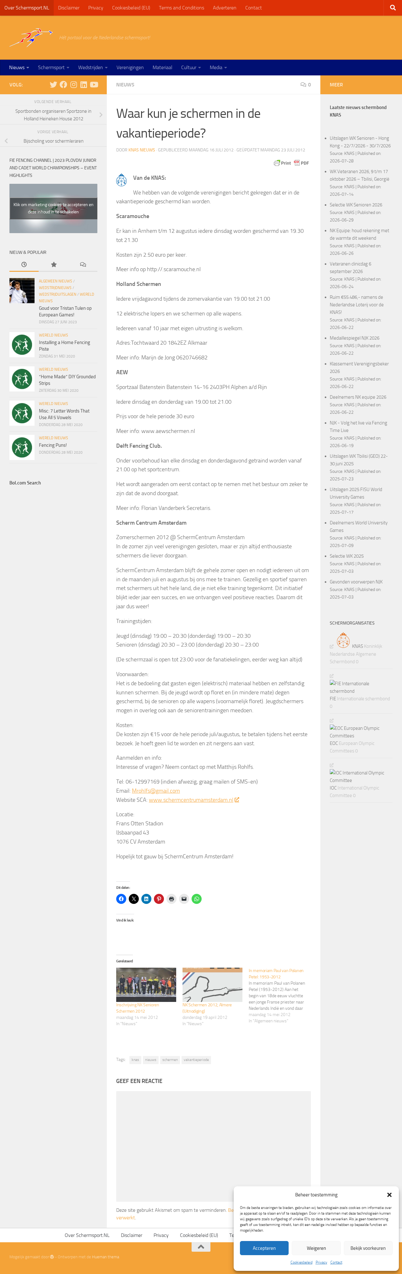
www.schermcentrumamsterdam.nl (191, 799)
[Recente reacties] (82, 265)
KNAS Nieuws (141, 150)
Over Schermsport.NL (26, 8)
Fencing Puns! (53, 445)
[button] (389, 1195)
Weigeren (316, 1248)
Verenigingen (130, 67)
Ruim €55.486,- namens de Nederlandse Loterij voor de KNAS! (357, 304)
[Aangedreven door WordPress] (52, 1257)
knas (135, 1060)
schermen (170, 1060)
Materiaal (162, 67)
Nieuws (16, 67)
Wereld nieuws (53, 335)
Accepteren (264, 1248)
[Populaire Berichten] (53, 265)
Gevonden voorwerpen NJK (356, 582)
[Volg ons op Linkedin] (83, 84)
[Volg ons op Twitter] (53, 84)
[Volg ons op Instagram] (73, 84)
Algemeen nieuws (55, 281)
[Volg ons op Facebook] (63, 84)
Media (216, 67)
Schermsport (51, 67)
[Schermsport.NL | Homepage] (31, 37)
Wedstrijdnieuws (55, 288)
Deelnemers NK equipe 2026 (358, 397)
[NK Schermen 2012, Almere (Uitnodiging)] (212, 985)
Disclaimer (68, 8)
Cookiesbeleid (301, 1262)
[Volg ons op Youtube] (93, 84)
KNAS (349, 153)
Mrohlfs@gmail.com (156, 790)
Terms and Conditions (181, 8)
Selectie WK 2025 (347, 556)
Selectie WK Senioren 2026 (356, 205)
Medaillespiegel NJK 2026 (354, 338)
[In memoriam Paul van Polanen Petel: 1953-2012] (282, 996)
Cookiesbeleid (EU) (131, 8)
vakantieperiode (196, 1060)
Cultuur (188, 67)
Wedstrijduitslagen (57, 294)
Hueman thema (105, 1257)
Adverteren (224, 8)
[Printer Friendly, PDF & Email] (291, 163)
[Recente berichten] (24, 265)
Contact (336, 1262)
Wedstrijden (90, 67)
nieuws (150, 1060)
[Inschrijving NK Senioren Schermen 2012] (146, 985)
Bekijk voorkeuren (368, 1248)
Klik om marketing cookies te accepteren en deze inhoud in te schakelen (54, 208)
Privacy (321, 1262)
